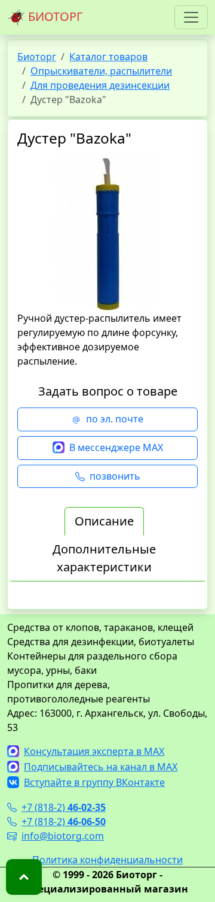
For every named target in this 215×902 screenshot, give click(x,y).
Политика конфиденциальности (107, 859)
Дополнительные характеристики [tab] (104, 558)
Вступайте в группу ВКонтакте (94, 782)
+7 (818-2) (64, 807)
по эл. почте (114, 418)
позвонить (115, 476)
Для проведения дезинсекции (100, 85)
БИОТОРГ (53, 16)
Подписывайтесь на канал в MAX (100, 766)
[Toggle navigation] (191, 17)
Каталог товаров (108, 56)
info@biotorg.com (63, 835)
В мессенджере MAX (116, 447)
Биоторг (36, 56)
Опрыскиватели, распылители (101, 70)
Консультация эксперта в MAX (94, 751)
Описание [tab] (104, 521)
